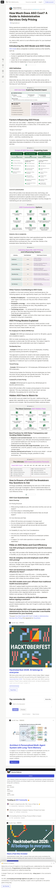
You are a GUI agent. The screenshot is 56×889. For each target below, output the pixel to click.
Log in (40, 2)
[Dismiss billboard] (54, 863)
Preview (23, 709)
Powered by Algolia (30, 2)
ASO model (12, 49)
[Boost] (3, 76)
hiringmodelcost (15, 23)
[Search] (6, 2)
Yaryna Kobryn (17, 8)
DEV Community (21, 800)
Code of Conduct (26, 714)
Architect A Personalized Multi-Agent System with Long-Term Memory (27, 746)
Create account (49, 2)
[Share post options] (2, 82)
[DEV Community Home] (2, 2)
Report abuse (36, 714)
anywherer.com (36, 9)
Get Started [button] (6, 886)
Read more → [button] (14, 762)
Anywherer (37, 618)
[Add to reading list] (3, 71)
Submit (15, 709)
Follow (30, 776)
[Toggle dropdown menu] (51, 623)
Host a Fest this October (17, 854)
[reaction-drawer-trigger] (3, 60)
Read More (13, 690)
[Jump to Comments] (3, 66)
